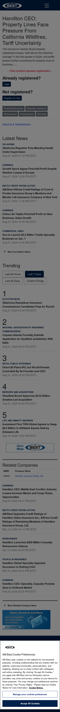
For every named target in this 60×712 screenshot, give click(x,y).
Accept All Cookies (30, 703)
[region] (30, 674)
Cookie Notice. (36, 687)
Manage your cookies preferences (30, 694)
